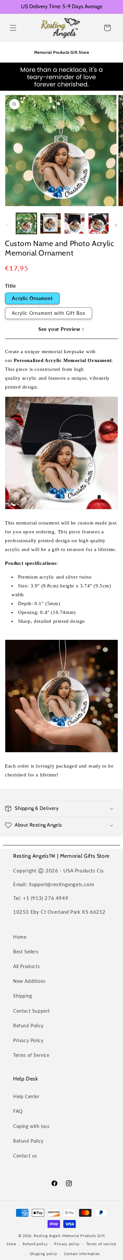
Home (19, 937)
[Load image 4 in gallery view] (98, 223)
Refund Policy (28, 1025)
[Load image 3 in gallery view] (74, 223)
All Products (26, 966)
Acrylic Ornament (32, 298)
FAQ (18, 1111)
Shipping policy (44, 1253)
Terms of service (101, 1244)
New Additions (29, 981)
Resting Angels (47, 1235)
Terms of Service (31, 1055)
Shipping (22, 996)
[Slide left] (7, 225)
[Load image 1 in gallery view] (26, 223)
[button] (13, 28)
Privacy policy (67, 1244)
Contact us (25, 1155)
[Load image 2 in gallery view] (50, 223)
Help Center (26, 1096)
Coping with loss (31, 1126)
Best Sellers (25, 951)
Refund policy (35, 1244)
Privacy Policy (28, 1040)
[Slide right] (116, 225)
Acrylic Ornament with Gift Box (48, 313)
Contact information (82, 1253)
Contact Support (31, 1011)
